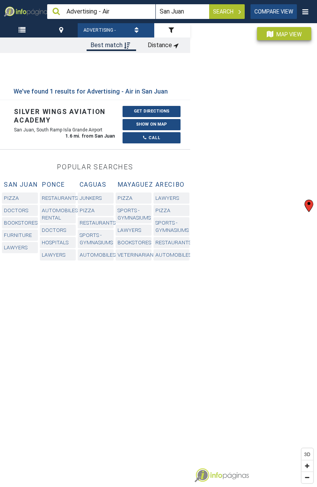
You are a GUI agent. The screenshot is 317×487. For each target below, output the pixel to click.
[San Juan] (62, 30)
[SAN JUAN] (62, 30)
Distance (161, 45)
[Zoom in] (307, 466)
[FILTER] (172, 30)
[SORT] (137, 30)
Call (153, 137)
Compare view (273, 12)
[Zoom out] (307, 477)
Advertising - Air (100, 32)
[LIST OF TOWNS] (23, 30)
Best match (107, 45)
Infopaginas (202, 475)
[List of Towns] (23, 30)
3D (307, 454)
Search (224, 12)
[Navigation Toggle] (305, 11)
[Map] (253, 252)
